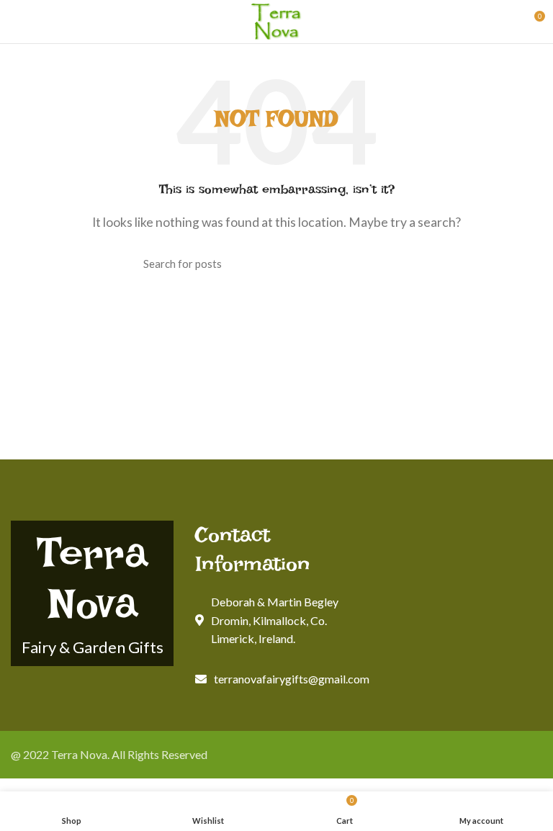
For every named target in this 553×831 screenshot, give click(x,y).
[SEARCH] (401, 263)
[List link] (276, 679)
